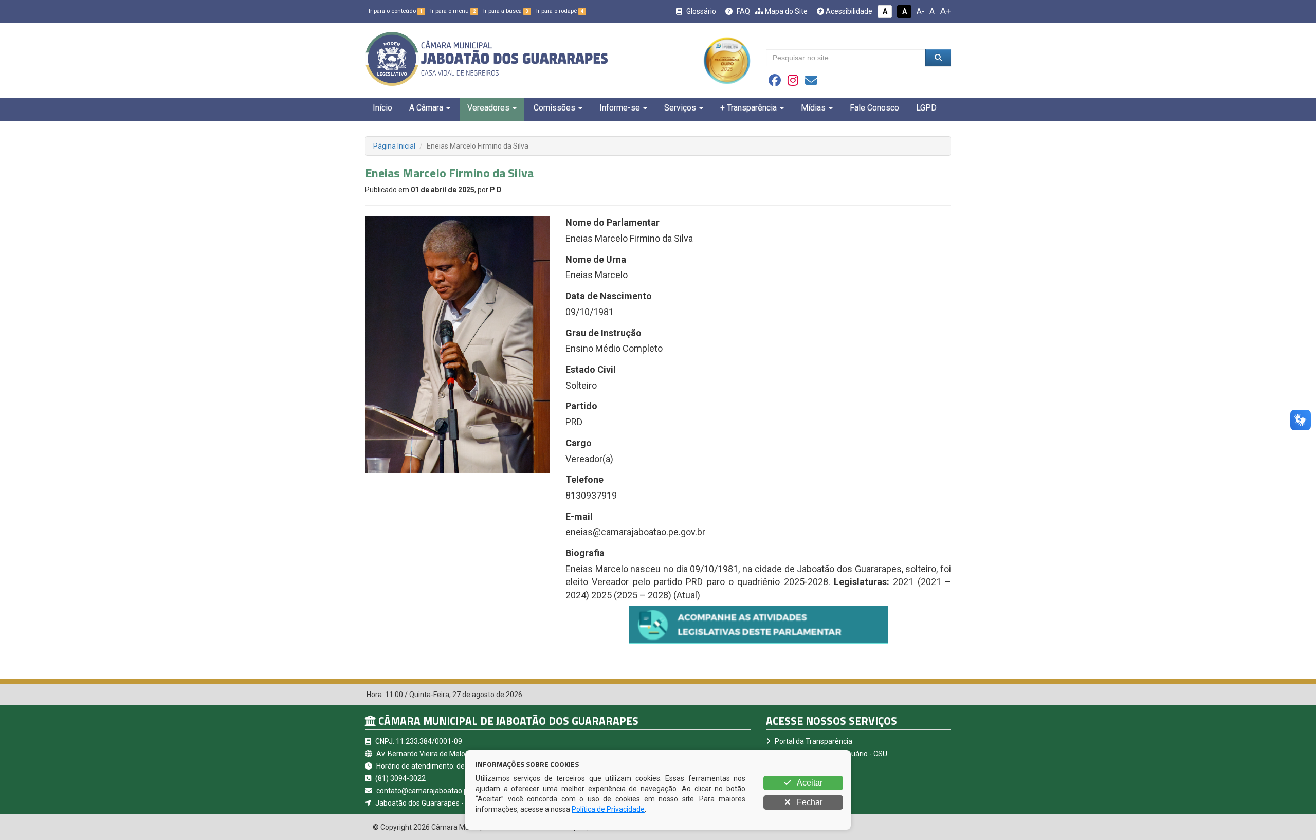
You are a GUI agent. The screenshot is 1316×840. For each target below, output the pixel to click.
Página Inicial (394, 146)
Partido (581, 405)
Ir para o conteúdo (396, 11)
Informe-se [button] (619, 108)
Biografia (585, 552)
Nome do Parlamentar (612, 222)
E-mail (579, 516)
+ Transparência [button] (748, 108)
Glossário (700, 11)
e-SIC (782, 766)
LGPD (926, 108)
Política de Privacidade (608, 809)
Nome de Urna (595, 259)
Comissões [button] (554, 108)
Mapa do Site (785, 11)
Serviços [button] (680, 108)
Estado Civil (590, 369)
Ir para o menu (453, 11)
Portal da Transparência (812, 741)
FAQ (742, 11)
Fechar (808, 802)
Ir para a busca (505, 11)
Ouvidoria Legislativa (807, 778)
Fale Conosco (874, 108)
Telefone (584, 479)
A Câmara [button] (426, 108)
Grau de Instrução (603, 332)
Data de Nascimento (608, 295)
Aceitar (808, 782)
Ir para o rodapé (559, 11)
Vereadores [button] (488, 108)
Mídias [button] (813, 108)
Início (382, 108)
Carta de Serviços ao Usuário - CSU (830, 754)
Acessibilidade (848, 11)
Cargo (578, 442)
